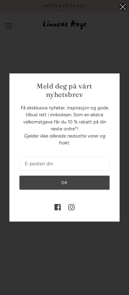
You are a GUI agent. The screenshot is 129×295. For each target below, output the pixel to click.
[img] (57, 207)
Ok (64, 182)
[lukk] (122, 6)
